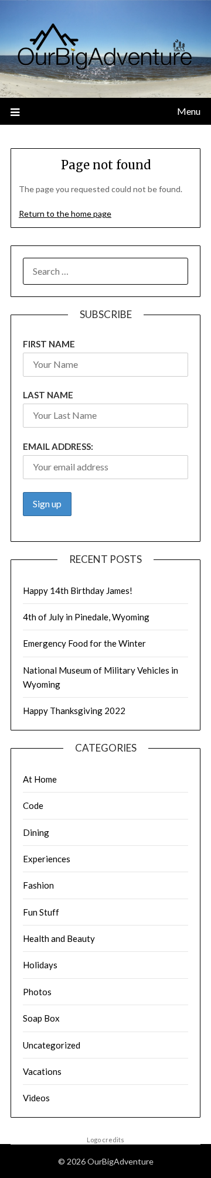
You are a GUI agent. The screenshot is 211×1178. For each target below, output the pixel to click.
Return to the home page (65, 213)
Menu (188, 111)
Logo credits (105, 1139)
